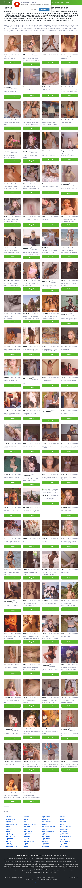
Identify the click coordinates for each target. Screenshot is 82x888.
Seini (62, 823)
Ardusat (9, 816)
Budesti (9, 843)
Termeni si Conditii (41, 877)
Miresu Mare (46, 816)
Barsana (9, 828)
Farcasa (27, 834)
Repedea (45, 834)
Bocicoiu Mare (11, 834)
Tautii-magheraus (66, 836)
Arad (67, 2)
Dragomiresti (28, 831)
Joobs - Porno (12, 2)
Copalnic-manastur (30, 824)
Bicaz (8, 831)
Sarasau (63, 819)
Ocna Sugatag (47, 821)
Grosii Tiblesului (29, 841)
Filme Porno (51, 877)
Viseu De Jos (64, 845)
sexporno (63, 883)
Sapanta (63, 818)
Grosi (26, 839)
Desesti (27, 829)
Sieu (62, 824)
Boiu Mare (10, 838)
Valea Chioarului (65, 841)
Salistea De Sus (47, 846)
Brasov (57, 2)
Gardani (27, 836)
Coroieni (27, 826)
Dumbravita (28, 833)
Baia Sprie (10, 823)
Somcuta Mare (65, 829)
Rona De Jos (46, 836)
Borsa (9, 839)
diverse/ (14, 883)
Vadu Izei (63, 839)
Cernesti (27, 818)
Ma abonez (44, 9)
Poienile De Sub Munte (49, 826)
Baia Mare (10, 821)
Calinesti (9, 845)
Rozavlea (45, 839)
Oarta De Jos (46, 819)
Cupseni (27, 828)
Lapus (27, 845)
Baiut (8, 826)
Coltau (27, 823)
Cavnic (27, 816)
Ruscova (45, 841)
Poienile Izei (46, 828)
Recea (45, 829)
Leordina (27, 846)
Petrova (45, 824)
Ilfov (62, 2)
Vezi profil (12, 62)
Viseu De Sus (64, 846)
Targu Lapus (64, 834)
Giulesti (27, 838)
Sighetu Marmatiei (66, 826)
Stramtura (64, 831)
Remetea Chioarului (48, 831)
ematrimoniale (26, 883)
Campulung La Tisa (12, 846)
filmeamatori (38, 883)
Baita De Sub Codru (12, 824)
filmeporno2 (43, 883)
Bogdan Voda (11, 836)
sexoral (59, 883)
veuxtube (68, 883)
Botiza (9, 841)
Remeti (45, 833)
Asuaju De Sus (11, 819)
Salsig (63, 816)
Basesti (9, 829)
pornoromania (54, 883)
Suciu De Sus (64, 833)
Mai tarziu (34, 9)
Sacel (44, 845)
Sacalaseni (46, 843)
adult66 (18, 883)
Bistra (8, 833)
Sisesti (63, 828)
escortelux (32, 883)
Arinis (8, 818)
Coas (26, 821)
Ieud (26, 843)
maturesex (48, 883)
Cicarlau (27, 819)
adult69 (21, 883)
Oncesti (45, 823)
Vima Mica (64, 843)
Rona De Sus (46, 838)
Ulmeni (63, 838)
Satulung (63, 821)
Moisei (45, 818)
